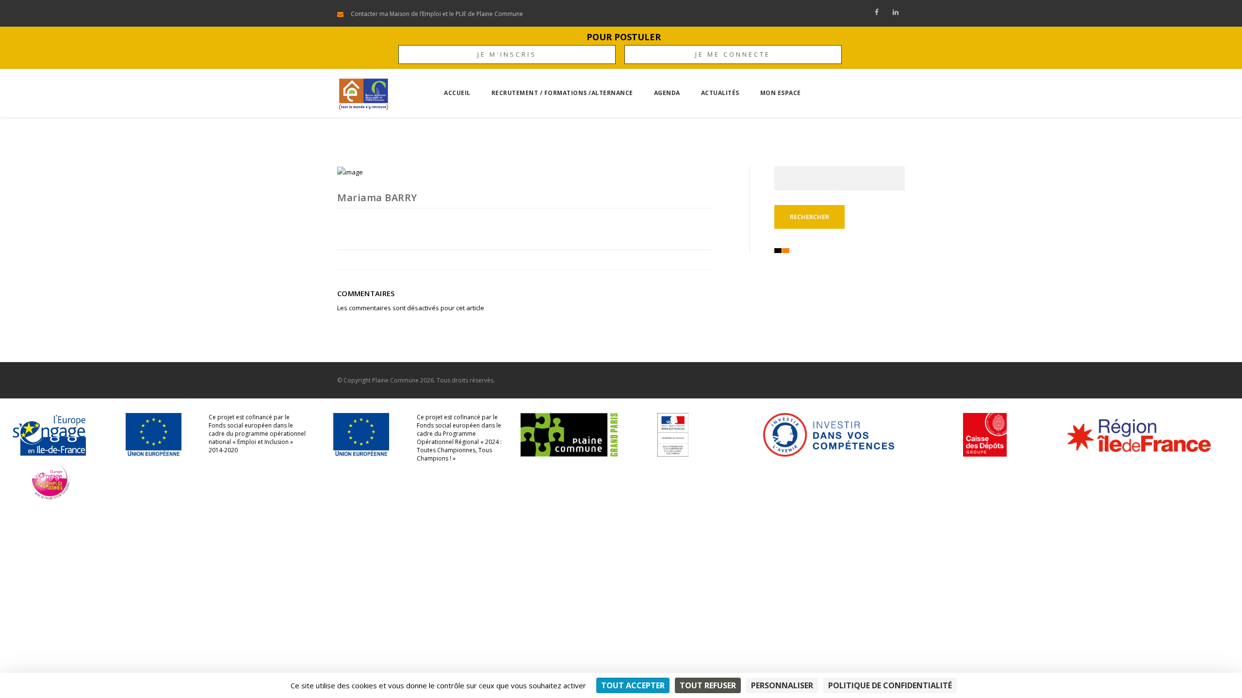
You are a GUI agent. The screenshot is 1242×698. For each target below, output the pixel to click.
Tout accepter (633, 685)
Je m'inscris (507, 54)
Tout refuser (708, 685)
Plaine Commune (395, 380)
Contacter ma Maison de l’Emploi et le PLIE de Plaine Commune (437, 14)
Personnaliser (782, 685)
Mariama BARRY (377, 197)
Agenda (667, 93)
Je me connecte (732, 54)
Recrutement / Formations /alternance (562, 93)
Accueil (457, 93)
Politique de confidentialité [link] (890, 685)
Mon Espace (780, 93)
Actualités (720, 93)
